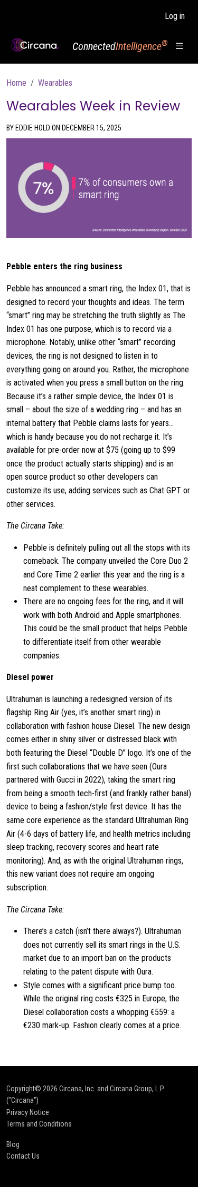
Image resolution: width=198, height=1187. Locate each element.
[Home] (35, 45)
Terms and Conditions (39, 1124)
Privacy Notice (27, 1112)
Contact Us (23, 1156)
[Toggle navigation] (179, 46)
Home (16, 83)
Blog (13, 1144)
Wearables (55, 83)
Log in (175, 16)
